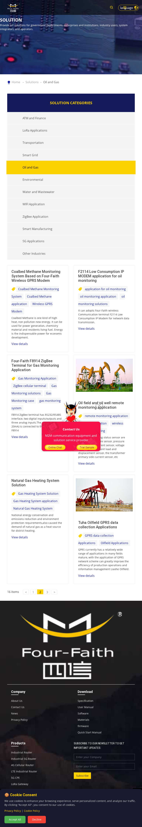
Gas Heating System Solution (38, 494)
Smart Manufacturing (37, 229)
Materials (83, 720)
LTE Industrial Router (24, 771)
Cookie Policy (32, 811)
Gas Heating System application (35, 501)
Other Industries (34, 254)
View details (19, 344)
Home (16, 82)
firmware (83, 726)
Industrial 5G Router (23, 759)
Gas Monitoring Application (37, 378)
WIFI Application (34, 204)
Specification (85, 701)
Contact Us (17, 707)
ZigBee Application (35, 217)
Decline (36, 819)
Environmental (33, 180)
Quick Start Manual (90, 732)
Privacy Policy (19, 720)
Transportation (33, 143)
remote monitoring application (106, 416)
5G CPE (15, 777)
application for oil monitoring (105, 289)
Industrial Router (21, 752)
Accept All (15, 819)
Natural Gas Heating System (33, 508)
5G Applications (33, 241)
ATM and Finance (34, 118)
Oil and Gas (51, 82)
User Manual (86, 707)
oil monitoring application (98, 296)
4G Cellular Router (22, 765)
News (14, 713)
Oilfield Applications (114, 543)
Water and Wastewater (39, 192)
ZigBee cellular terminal (29, 386)
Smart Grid (30, 155)
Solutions (32, 82)
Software (83, 713)
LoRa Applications (35, 130)
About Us (16, 701)
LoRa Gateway (19, 784)
